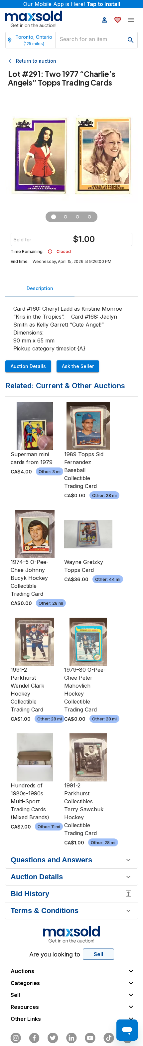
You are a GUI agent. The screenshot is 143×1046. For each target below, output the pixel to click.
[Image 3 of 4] (77, 217)
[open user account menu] (104, 20)
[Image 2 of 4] (66, 217)
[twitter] (53, 1038)
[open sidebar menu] (131, 20)
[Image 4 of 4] (89, 217)
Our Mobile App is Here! (71, 4)
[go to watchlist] (117, 20)
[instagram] (16, 1038)
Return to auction (36, 61)
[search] (130, 40)
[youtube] (90, 1038)
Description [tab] (40, 288)
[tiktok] (109, 1038)
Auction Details (28, 366)
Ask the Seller (78, 366)
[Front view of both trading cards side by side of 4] (54, 217)
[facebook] (34, 1038)
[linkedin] (71, 1038)
